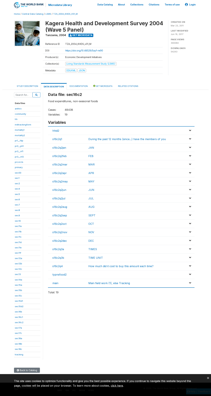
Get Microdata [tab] (103, 86)
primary (19, 167)
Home (17, 14)
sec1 (17, 178)
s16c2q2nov (59, 232)
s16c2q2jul (58, 198)
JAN (91, 147)
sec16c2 (19, 322)
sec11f (18, 252)
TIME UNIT (95, 257)
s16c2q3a (58, 249)
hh (16, 119)
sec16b (18, 311)
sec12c (18, 269)
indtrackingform (23, 124)
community (20, 114)
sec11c (18, 236)
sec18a (18, 338)
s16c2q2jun (59, 189)
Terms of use (172, 4)
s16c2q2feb (59, 156)
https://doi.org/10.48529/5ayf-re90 (84, 50)
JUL (91, 198)
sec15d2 (19, 306)
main (55, 283)
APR (91, 173)
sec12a (18, 258)
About (121, 4)
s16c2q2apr (59, 173)
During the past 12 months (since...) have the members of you (127, 139)
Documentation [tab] (79, 86)
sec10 (18, 221)
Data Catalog (105, 4)
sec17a (18, 327)
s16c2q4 (57, 266)
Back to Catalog (28, 370)
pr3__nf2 (19, 156)
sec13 (18, 274)
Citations (154, 4)
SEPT (91, 215)
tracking (19, 354)
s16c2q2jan (59, 147)
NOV (91, 232)
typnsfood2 (59, 274)
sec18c (18, 349)
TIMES (92, 249)
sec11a (18, 226)
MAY (91, 181)
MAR (91, 164)
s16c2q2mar (59, 164)
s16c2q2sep (59, 215)
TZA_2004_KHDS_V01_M (65, 14)
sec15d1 (19, 301)
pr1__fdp (19, 140)
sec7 (17, 204)
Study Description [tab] (27, 86)
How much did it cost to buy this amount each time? (120, 266)
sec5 (17, 194)
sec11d (18, 242)
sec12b (18, 263)
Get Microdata (82, 35)
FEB (90, 156)
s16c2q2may (60, 181)
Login (192, 4)
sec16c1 (19, 317)
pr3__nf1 (19, 151)
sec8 (17, 210)
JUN (91, 189)
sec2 (17, 183)
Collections (136, 4)
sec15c (18, 295)
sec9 (17, 215)
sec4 (17, 188)
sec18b (18, 343)
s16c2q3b (58, 257)
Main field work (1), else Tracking (109, 283)
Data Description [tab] (54, 86)
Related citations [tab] (128, 86)
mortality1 (19, 130)
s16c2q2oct (59, 223)
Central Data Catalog (32, 14)
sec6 (17, 199)
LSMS (48, 14)
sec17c (18, 333)
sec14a (18, 279)
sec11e (18, 247)
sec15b (18, 290)
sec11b (18, 231)
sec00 (18, 172)
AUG (91, 206)
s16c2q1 (57, 139)
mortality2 (20, 135)
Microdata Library (60, 5)
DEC (91, 240)
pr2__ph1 (19, 146)
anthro (18, 108)
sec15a (18, 285)
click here (117, 385)
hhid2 (55, 130)
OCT (91, 223)
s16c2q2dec (59, 240)
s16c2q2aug (59, 206)
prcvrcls (19, 162)
